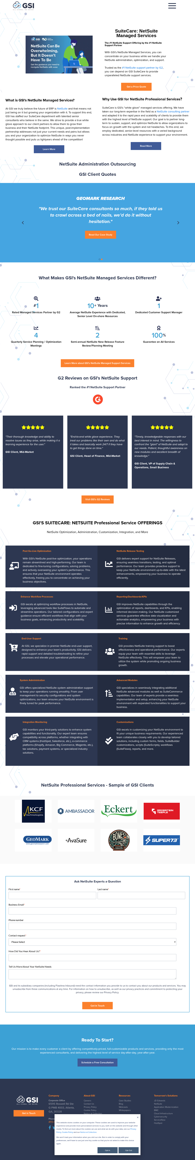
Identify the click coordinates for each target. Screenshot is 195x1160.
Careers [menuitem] (87, 1100)
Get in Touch (28, 1113)
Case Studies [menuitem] (125, 1100)
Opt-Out (128, 1150)
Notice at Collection (88, 1132)
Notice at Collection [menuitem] (93, 1113)
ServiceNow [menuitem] (159, 1120)
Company (54, 1095)
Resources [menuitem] (124, 1095)
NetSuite (62, 109)
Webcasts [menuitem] (123, 1107)
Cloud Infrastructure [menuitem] (163, 1113)
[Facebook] (50, 1128)
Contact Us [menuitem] (89, 1103)
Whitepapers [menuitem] (125, 1110)
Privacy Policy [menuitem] (90, 1107)
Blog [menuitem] (121, 1103)
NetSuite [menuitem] (158, 1103)
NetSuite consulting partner (173, 111)
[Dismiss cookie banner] (138, 1117)
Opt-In (107, 1150)
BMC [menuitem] (156, 1110)
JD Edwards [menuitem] (159, 1100)
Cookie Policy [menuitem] (90, 1110)
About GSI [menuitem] (89, 1095)
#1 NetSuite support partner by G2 (142, 68)
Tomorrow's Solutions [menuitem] (166, 1095)
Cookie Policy (67, 1132)
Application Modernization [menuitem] (166, 1107)
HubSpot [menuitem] (158, 1123)
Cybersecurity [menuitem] (160, 1116)
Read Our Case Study (100, 240)
